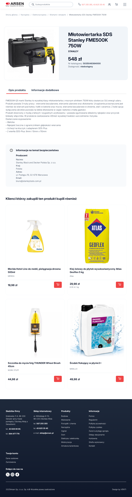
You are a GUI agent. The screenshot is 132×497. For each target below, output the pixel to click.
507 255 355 (87, 4)
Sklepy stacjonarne (97, 435)
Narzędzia (65, 427)
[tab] (17, 90)
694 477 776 (14, 434)
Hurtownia (93, 438)
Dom (63, 435)
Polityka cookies (95, 427)
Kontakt (92, 446)
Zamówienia (11, 462)
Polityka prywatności (97, 423)
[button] (58, 285)
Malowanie (65, 420)
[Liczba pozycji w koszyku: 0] (116, 4)
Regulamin (93, 420)
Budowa (64, 416)
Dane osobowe (12, 458)
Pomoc (92, 416)
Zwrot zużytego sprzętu (99, 431)
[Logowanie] (109, 4)
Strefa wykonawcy (96, 442)
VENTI (123, 489)
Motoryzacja (66, 442)
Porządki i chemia (68, 423)
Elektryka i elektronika (70, 438)
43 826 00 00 (14, 429)
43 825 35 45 (99, 4)
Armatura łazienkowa (70, 446)
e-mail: (44, 433)
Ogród (63, 431)
